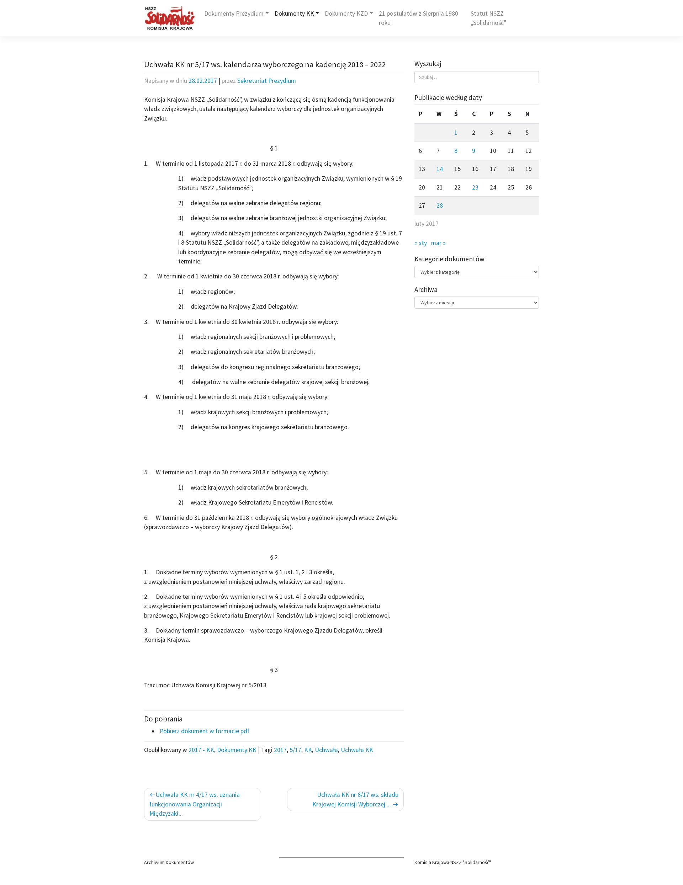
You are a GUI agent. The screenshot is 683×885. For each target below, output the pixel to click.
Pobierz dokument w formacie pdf (203, 731)
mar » (438, 243)
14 (439, 169)
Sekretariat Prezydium (266, 81)
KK (308, 750)
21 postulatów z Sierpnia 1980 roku (418, 18)
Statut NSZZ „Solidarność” (488, 18)
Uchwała (326, 750)
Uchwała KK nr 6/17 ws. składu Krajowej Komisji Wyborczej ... (355, 799)
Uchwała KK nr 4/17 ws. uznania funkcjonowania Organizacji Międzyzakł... (194, 804)
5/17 (295, 750)
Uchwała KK (357, 750)
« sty (420, 243)
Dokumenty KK (294, 13)
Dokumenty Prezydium (234, 13)
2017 (280, 750)
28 (439, 205)
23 (475, 187)
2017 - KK (201, 750)
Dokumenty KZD (346, 13)
